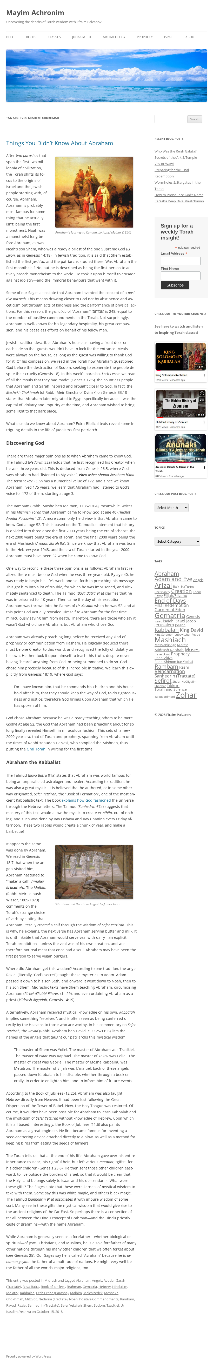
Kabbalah (27, 1293)
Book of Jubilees (53, 1286)
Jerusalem (164, 625)
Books (31, 37)
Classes (54, 37)
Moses (192, 649)
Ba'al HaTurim (183, 587)
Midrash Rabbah (169, 649)
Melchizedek (93, 1293)
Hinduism (119, 1286)
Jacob (191, 620)
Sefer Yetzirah (71, 1305)
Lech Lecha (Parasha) (52, 1293)
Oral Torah (36, 749)
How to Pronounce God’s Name (179, 194)
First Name (170, 269)
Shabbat (160, 686)
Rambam (127, 1299)
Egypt (159, 596)
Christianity (162, 592)
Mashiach (170, 639)
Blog (10, 37)
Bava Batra (31, 1286)
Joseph (180, 625)
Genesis (193, 616)
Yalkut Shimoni (165, 697)
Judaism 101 (81, 37)
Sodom (99, 1305)
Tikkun (173, 685)
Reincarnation (170, 671)
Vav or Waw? (164, 163)
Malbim (76, 1293)
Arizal (163, 585)
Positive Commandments (98, 1299)
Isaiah (168, 620)
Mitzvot (31, 1299)
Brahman (74, 1286)
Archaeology (114, 37)
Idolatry (12, 1293)
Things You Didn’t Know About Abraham (59, 143)
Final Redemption (172, 605)
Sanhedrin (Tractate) (43, 1305)
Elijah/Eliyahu (175, 595)
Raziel (21, 1305)
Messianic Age (165, 644)
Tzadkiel (112, 1305)
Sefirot (163, 680)
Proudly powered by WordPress (28, 1356)
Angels (97, 1280)
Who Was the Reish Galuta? (176, 151)
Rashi (184, 667)
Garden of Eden (170, 610)
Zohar (186, 695)
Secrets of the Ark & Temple (176, 157)
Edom (197, 592)
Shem (87, 1305)
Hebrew (104, 1286)
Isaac (158, 621)
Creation (181, 591)
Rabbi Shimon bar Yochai (174, 661)
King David (191, 630)
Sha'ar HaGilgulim (184, 681)
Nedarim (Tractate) (53, 1299)
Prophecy (145, 37)
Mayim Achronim (35, 12)
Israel (169, 37)
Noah (73, 1299)
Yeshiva (25, 1311)
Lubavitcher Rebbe (187, 634)
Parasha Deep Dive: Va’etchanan (179, 201)
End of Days (170, 600)
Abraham (83, 1280)
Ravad (11, 1305)
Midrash (50, 1280)
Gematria (90, 1286)
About (190, 37)
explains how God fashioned (86, 800)
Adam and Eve (173, 579)
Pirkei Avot (162, 654)
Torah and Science (171, 689)
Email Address (174, 253)
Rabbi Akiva (163, 657)
